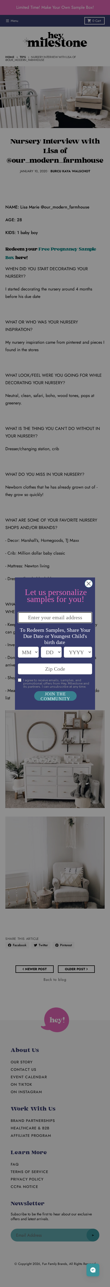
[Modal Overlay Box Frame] (55, 643)
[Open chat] (93, 1270)
